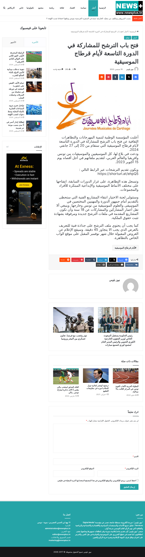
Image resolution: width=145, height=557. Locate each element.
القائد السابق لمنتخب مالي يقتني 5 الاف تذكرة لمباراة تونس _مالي (68, 390)
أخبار (94, 8)
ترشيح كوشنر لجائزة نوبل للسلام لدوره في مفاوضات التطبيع (98, 388)
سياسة (83, 8)
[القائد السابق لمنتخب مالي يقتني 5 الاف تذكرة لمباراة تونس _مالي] (66, 376)
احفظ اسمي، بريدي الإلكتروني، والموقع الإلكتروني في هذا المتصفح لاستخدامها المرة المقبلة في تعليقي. (96, 480)
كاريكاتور (11, 8)
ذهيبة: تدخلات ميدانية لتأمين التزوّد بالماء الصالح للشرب (15, 72)
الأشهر (13, 42)
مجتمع (40, 8)
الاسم (135, 456)
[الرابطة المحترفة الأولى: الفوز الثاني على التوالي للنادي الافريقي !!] (34, 56)
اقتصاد (72, 8)
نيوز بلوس (129, 69)
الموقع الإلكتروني (87, 468)
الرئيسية (102, 8)
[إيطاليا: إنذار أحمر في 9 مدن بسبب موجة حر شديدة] (34, 126)
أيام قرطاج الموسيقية (125, 247)
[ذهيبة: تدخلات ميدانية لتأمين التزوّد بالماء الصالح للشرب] (34, 73)
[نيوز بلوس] (129, 8)
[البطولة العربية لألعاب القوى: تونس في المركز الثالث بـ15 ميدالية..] (125, 375)
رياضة (51, 8)
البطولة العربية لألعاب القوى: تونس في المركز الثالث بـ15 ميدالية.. (126, 389)
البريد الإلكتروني (131, 468)
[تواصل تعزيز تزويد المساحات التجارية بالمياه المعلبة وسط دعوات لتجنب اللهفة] (34, 109)
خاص (21, 8)
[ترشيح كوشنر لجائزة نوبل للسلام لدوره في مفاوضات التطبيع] (96, 375)
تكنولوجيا (30, 8)
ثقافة (62, 8)
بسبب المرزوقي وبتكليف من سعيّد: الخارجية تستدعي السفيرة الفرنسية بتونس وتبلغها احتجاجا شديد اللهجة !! (88, 18)
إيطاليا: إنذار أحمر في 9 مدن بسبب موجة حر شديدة (15, 125)
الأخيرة (35, 42)
